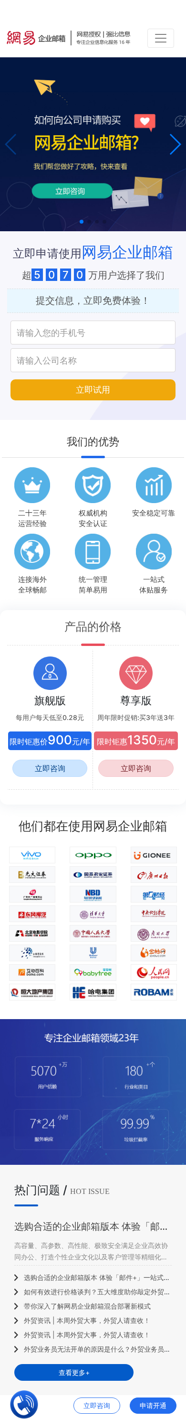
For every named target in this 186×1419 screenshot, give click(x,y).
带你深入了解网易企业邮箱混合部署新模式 (87, 1306)
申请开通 (153, 1405)
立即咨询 (50, 768)
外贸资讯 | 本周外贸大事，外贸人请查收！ (87, 1320)
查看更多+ (74, 1372)
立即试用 (93, 390)
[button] (81, 222)
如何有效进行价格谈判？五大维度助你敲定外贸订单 (100, 1292)
